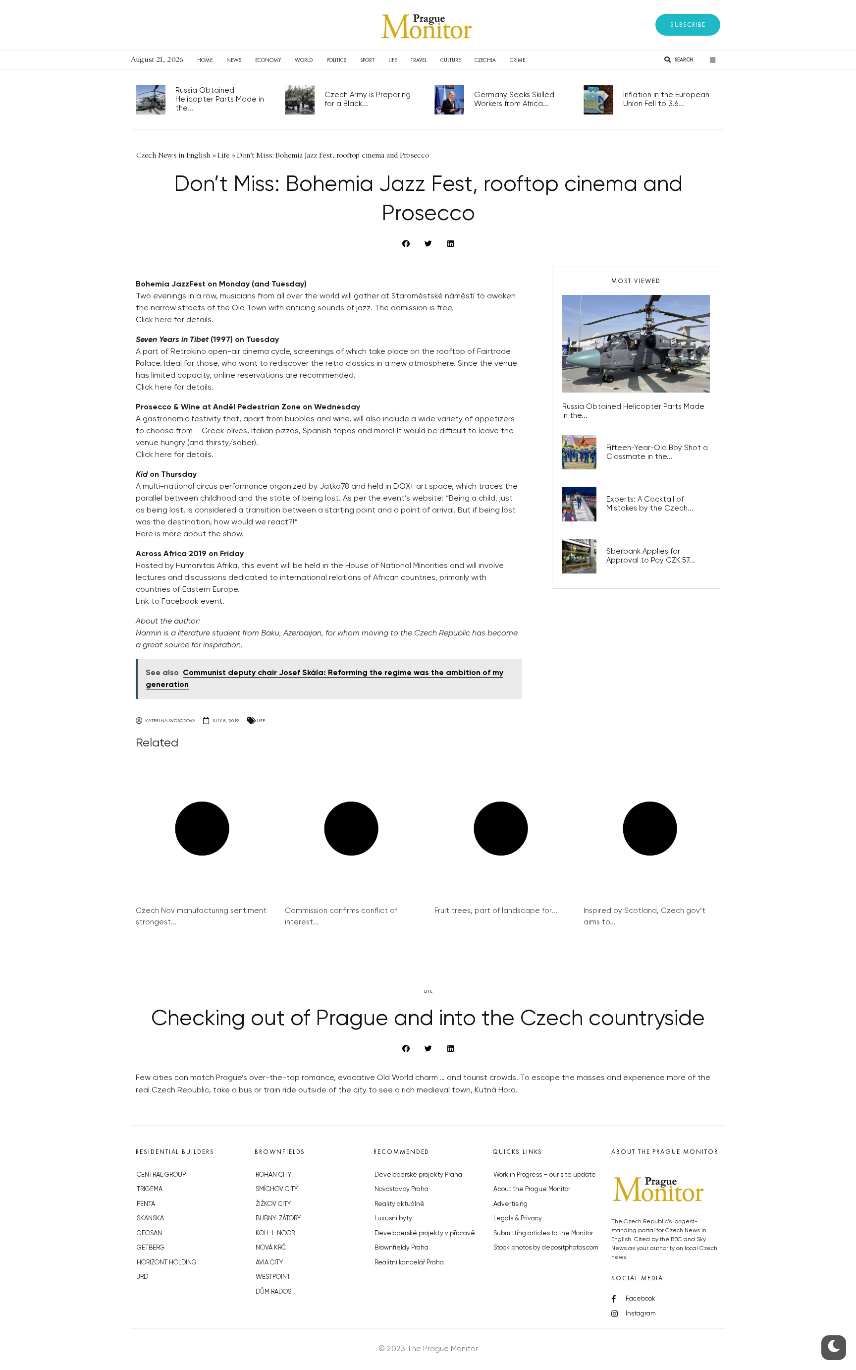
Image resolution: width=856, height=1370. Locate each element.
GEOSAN (149, 1233)
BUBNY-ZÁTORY (278, 1218)
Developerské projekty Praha (418, 1175)
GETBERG (150, 1248)
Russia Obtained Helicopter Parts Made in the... (219, 99)
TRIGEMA (149, 1189)
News (233, 60)
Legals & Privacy (517, 1218)
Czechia (485, 60)
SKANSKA (150, 1218)
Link (142, 602)
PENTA (146, 1204)
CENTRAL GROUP (161, 1175)
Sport (367, 60)
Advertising (510, 1204)
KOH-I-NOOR (275, 1233)
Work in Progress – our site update (544, 1175)
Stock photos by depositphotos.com (545, 1248)
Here (144, 534)
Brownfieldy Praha (401, 1248)
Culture (450, 60)
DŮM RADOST (275, 1292)
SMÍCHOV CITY (277, 1189)
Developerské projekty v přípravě (424, 1233)
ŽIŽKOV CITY (273, 1204)
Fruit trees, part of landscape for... (495, 910)
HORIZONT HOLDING (167, 1262)
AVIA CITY (269, 1262)
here (163, 320)
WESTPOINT (273, 1277)
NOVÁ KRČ (271, 1248)
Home (205, 60)
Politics (336, 60)
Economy (268, 60)
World (304, 60)
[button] (687, 25)
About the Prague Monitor (531, 1189)
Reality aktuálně (399, 1204)
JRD (142, 1277)
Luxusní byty (393, 1218)
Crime (517, 60)
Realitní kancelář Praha (409, 1262)
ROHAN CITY (273, 1175)
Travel (419, 60)
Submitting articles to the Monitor (543, 1233)
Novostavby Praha (401, 1189)
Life (392, 60)
